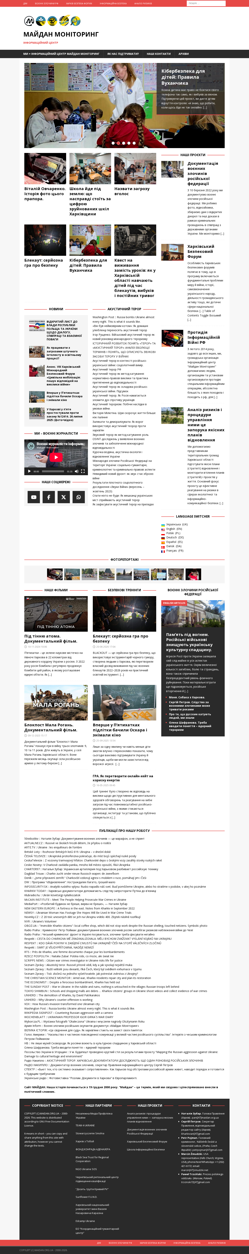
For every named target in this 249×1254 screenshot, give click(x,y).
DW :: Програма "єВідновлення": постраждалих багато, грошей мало (69, 882)
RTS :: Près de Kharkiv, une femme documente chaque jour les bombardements (74, 952)
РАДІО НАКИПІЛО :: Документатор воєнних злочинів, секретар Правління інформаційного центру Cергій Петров (98, 1065)
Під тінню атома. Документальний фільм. (50, 638)
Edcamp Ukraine (85, 1221)
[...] (222, 233)
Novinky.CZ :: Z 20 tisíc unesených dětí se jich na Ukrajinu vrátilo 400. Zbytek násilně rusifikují (82, 917)
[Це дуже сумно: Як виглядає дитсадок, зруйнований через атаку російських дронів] (176, 574)
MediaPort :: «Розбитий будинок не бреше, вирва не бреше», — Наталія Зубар (75, 904)
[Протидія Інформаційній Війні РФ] (172, 363)
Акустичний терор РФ (107, 369)
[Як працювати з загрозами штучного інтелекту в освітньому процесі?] (37, 352)
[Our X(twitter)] (64, 497)
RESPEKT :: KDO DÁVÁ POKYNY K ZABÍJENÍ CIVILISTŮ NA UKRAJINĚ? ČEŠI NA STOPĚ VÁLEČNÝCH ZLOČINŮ (92, 943)
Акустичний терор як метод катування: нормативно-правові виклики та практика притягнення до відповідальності (120, 378)
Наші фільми (56, 590)
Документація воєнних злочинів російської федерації (203, 173)
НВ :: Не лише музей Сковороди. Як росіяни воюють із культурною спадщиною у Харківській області (90, 1043)
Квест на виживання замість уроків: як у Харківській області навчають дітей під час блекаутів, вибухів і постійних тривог (134, 278)
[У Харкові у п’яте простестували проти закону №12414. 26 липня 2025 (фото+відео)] (37, 413)
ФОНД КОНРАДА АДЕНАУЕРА (93, 1149)
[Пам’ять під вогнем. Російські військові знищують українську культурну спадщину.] (193, 625)
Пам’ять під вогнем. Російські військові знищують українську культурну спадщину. (189, 642)
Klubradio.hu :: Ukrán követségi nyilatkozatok (52, 895)
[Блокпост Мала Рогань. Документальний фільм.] (56, 702)
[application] (56, 457)
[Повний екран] (83, 471)
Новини (56, 309)
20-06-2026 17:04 (105, 646)
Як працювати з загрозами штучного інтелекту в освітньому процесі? (64, 353)
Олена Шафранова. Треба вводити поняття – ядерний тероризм (190, 726)
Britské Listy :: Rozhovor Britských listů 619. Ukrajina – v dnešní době (67, 852)
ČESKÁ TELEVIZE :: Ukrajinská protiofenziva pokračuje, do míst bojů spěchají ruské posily (80, 856)
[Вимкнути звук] (77, 471)
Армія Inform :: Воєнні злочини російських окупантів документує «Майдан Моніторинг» (81, 1026)
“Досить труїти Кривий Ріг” (92, 1189)
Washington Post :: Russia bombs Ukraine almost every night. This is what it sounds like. (79, 1008)
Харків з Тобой (85, 1141)
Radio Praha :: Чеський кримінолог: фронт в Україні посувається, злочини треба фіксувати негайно (89, 934)
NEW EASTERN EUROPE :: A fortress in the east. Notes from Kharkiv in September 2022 (79, 908)
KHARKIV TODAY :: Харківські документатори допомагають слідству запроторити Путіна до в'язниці (90, 891)
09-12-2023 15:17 (37, 735)
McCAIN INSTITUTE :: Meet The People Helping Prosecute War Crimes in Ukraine (75, 899)
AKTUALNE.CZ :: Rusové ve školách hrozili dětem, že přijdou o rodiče (67, 843)
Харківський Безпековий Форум (201, 251)
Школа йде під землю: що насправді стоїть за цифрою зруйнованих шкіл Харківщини (90, 201)
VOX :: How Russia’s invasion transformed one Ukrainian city (62, 1004)
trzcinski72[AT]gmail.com (196, 1182)
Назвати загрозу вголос (131, 191)
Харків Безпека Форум (79, 3)
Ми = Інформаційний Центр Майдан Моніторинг (61, 54)
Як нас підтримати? (123, 54)
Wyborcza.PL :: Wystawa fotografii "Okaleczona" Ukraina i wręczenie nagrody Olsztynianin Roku (84, 1021)
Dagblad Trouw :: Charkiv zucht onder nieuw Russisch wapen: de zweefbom (71, 873)
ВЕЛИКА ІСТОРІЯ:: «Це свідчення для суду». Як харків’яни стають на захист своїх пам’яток (83, 1030)
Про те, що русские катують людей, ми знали (190, 716)
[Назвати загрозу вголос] (135, 168)
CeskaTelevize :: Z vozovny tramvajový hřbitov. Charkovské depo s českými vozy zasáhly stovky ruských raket (93, 860)
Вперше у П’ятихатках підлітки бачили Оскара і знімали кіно (64, 396)
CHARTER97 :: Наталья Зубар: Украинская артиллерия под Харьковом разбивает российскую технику (91, 869)
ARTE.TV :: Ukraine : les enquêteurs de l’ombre (53, 847)
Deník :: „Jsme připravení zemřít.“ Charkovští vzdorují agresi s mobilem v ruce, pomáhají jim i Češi (85, 878)
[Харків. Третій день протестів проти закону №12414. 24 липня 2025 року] (124, 574)
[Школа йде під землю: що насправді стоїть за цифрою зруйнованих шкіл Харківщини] (90, 168)
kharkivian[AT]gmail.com (195, 1133)
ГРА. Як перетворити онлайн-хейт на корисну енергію (123, 778)
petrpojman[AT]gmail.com (207, 1150)
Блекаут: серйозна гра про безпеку (43, 263)
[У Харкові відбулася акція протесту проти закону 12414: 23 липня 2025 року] (141, 574)
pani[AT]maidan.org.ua (205, 1117)
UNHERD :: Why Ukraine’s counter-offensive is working (58, 1000)
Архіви (184, 54)
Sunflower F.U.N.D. (86, 1197)
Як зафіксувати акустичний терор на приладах (123, 504)
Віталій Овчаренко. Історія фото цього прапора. (45, 193)
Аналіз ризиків (143, 3)
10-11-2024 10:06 (37, 646)
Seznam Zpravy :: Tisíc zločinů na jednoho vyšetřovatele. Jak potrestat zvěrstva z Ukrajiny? (81, 973)
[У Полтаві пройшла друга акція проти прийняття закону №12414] (159, 574)
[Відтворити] (29, 471)
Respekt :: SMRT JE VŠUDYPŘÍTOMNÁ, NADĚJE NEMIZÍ (59, 947)
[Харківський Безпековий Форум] (172, 282)
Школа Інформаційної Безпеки (146, 1149)
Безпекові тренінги (124, 590)
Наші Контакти (159, 54)
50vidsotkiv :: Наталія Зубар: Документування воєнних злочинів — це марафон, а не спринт (84, 838)
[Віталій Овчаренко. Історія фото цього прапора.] (45, 168)
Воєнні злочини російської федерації (193, 592)
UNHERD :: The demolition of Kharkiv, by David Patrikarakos (62, 995)
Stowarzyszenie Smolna (90, 1133)
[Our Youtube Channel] (34, 497)
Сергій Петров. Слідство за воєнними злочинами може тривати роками (189, 705)
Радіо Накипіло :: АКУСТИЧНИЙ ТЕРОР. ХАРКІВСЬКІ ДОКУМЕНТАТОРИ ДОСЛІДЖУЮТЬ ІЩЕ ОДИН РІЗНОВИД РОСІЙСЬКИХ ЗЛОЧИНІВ (113, 1060)
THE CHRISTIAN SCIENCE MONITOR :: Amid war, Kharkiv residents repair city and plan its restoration (87, 978)
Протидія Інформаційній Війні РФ (204, 337)
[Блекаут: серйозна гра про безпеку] (45, 240)
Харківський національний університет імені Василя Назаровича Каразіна (92, 1209)
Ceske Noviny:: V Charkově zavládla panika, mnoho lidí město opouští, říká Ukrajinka (77, 865)
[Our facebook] (49, 497)
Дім (25, 3)
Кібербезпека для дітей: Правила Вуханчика (183, 77)
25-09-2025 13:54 (105, 740)
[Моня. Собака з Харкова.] (193, 574)
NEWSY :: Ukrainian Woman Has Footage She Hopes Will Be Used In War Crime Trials (78, 912)
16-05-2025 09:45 (105, 785)
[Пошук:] (206, 3)
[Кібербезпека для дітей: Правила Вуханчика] (124, 105)
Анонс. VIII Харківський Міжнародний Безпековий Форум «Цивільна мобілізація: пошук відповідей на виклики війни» (64, 375)
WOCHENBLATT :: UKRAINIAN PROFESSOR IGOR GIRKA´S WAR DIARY (68, 1017)
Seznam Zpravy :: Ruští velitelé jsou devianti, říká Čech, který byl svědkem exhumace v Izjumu (83, 969)
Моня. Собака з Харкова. (187, 697)
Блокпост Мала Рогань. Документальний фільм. (50, 727)
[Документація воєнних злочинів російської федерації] (172, 197)
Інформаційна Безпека (113, 3)
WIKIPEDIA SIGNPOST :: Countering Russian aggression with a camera (68, 1013)
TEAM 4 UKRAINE (85, 1125)
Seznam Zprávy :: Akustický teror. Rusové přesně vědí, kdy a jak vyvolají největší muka (78, 965)
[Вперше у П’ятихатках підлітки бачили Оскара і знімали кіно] (37, 397)
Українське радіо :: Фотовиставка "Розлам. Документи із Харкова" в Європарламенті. (80, 1078)
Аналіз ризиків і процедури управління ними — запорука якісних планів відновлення (150, 1117)
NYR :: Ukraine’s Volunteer (40, 921)
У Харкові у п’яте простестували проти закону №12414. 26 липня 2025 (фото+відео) (64, 414)
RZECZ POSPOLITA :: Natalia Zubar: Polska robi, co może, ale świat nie (69, 956)
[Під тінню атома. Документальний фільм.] (56, 614)
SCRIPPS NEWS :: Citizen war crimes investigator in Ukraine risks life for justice (73, 960)
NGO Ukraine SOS (86, 1169)
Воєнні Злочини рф (46, 3)
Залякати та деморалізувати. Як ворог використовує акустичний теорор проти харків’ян (119, 426)
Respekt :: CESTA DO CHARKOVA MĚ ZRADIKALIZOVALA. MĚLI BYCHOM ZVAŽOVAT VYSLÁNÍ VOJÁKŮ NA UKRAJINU (98, 939)
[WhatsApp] (79, 497)
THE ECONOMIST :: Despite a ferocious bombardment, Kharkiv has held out (72, 982)
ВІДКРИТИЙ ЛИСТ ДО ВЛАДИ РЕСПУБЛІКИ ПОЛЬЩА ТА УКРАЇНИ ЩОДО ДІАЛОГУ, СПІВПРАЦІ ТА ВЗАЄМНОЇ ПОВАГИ (64, 330)
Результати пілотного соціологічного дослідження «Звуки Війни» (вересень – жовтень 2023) (118, 487)
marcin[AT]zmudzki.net (194, 1170)
